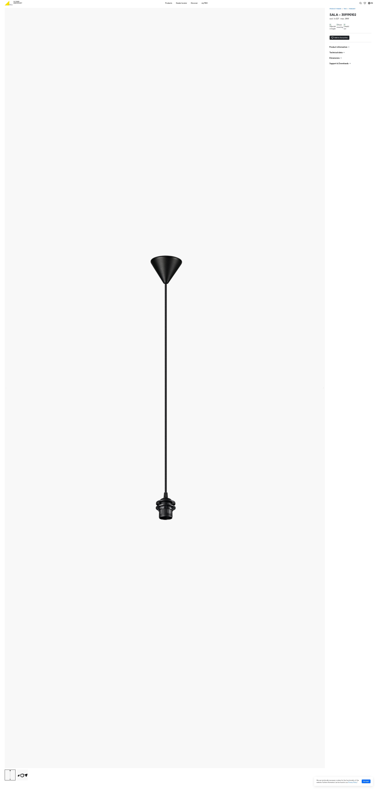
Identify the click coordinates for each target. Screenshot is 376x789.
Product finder (335, 8)
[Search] (360, 3)
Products (168, 3)
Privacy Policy (352, 782)
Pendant (352, 8)
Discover (194, 3)
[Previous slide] (6, 388)
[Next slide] (323, 388)
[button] (10, 775)
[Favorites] (365, 3)
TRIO (345, 8)
